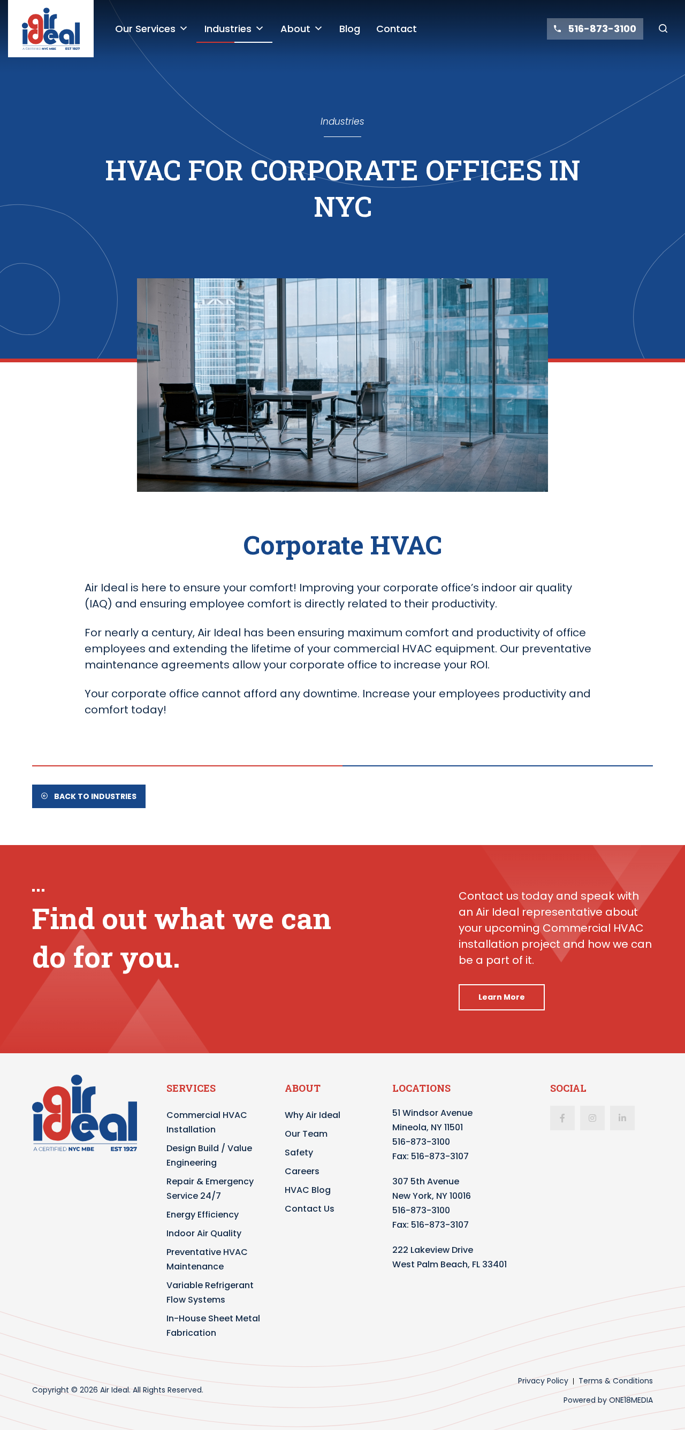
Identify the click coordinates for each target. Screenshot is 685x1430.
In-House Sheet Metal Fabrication (213, 1325)
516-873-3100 (421, 1142)
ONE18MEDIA (631, 1400)
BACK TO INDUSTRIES (94, 796)
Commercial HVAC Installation (206, 1122)
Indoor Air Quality (203, 1233)
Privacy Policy (543, 1380)
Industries (228, 28)
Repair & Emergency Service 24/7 (210, 1188)
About (295, 28)
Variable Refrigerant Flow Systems (210, 1292)
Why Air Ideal (312, 1115)
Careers (302, 1171)
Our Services (145, 28)
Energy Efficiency (202, 1214)
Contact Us (309, 1209)
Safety (299, 1152)
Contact (396, 28)
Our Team (306, 1134)
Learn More (501, 997)
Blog (349, 28)
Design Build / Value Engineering (209, 1155)
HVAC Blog (308, 1190)
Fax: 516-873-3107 (430, 1156)
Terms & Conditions (616, 1380)
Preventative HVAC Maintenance (207, 1259)
